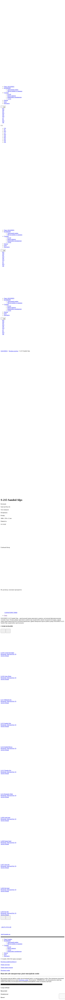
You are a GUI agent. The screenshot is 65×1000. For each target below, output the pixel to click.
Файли (6, 953)
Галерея (6, 945)
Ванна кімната (11, 948)
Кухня (9, 947)
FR (3, 115)
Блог (5, 954)
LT (3, 118)
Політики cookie (23, 980)
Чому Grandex (8, 939)
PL (3, 119)
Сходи (9, 950)
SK (3, 122)
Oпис (5, 615)
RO (3, 121)
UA (4, 107)
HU (3, 116)
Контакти (7, 956)
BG (3, 108)
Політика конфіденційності (8, 961)
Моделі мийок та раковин (14, 944)
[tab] (34, 615)
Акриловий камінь (12, 942)
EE (3, 111)
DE (3, 110)
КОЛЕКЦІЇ (7, 940)
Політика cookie (5, 970)
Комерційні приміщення (14, 951)
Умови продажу (5, 964)
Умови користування (7, 967)
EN (3, 113)
